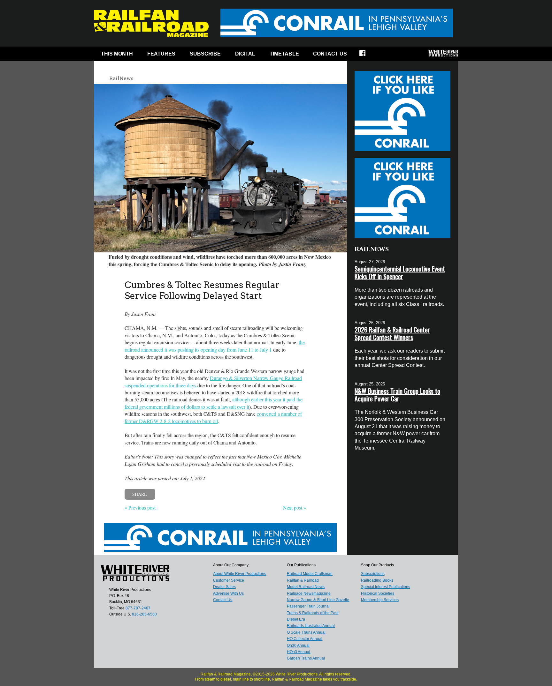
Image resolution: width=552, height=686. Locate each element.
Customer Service (228, 580)
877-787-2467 (138, 608)
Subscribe (205, 53)
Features (161, 53)
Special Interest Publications (385, 587)
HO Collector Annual (304, 639)
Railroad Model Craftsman (310, 573)
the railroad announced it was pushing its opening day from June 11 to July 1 (215, 346)
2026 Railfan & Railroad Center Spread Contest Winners (392, 333)
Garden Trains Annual (306, 658)
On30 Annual (298, 645)
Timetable (284, 53)
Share (139, 494)
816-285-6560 (144, 614)
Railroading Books (377, 580)
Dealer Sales (224, 587)
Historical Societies (377, 593)
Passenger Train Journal (308, 606)
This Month (117, 53)
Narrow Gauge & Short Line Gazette (318, 600)
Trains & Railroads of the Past (312, 613)
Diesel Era (296, 619)
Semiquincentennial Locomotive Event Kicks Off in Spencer (400, 272)
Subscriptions (373, 573)
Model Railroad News (306, 587)
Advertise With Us (228, 593)
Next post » (294, 507)
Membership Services (380, 600)
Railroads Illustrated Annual (311, 625)
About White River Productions (239, 573)
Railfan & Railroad (303, 580)
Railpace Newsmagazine (309, 593)
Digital (245, 53)
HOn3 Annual (298, 652)
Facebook (366, 55)
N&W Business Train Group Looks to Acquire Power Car (397, 394)
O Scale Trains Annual (306, 632)
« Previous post (140, 507)
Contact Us (330, 53)
